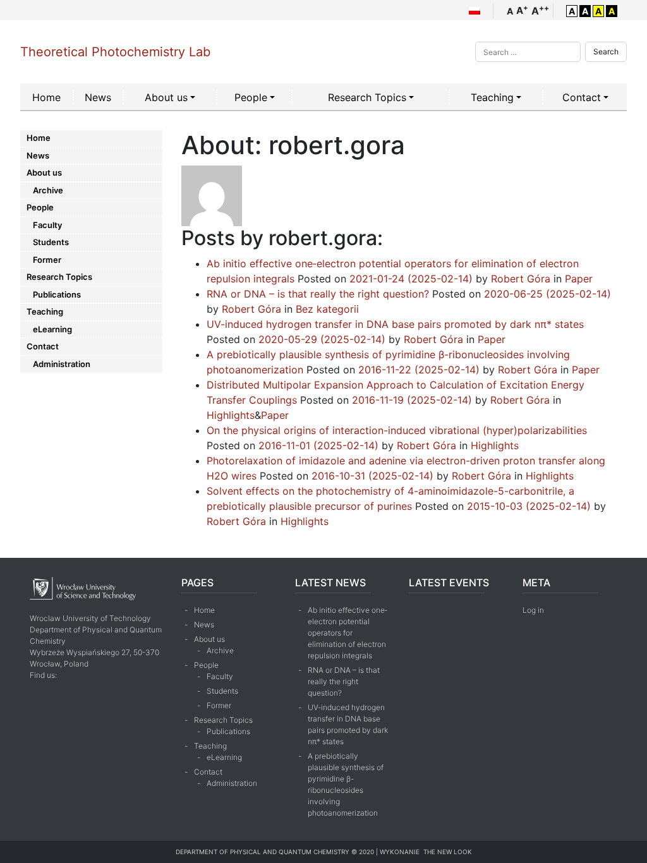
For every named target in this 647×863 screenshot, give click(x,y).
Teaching (492, 97)
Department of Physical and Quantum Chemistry (262, 851)
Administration (61, 364)
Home (46, 97)
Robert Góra (519, 278)
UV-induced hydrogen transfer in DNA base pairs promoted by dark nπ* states (395, 324)
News (98, 97)
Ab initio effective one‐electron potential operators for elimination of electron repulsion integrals (347, 632)
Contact (581, 97)
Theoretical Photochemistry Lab (115, 51)
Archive (48, 190)
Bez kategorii (327, 309)
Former (47, 260)
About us (166, 97)
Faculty (47, 225)
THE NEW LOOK (447, 851)
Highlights (231, 415)
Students (51, 242)
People (250, 97)
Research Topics (367, 97)
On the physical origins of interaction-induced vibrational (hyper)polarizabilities (397, 430)
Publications (57, 294)
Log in (533, 610)
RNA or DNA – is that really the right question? (318, 293)
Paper (579, 278)
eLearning (52, 329)
